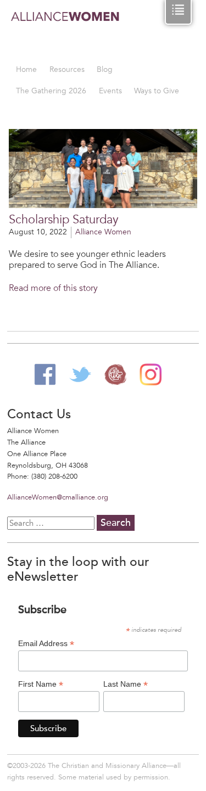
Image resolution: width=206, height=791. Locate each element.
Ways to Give (156, 91)
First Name (40, 684)
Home (26, 69)
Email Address (46, 643)
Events (110, 91)
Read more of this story (53, 288)
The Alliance (115, 374)
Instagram (151, 374)
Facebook (45, 374)
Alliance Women (65, 32)
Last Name (125, 684)
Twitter (80, 374)
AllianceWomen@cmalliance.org (57, 497)
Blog (105, 69)
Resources (67, 69)
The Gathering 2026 (51, 91)
